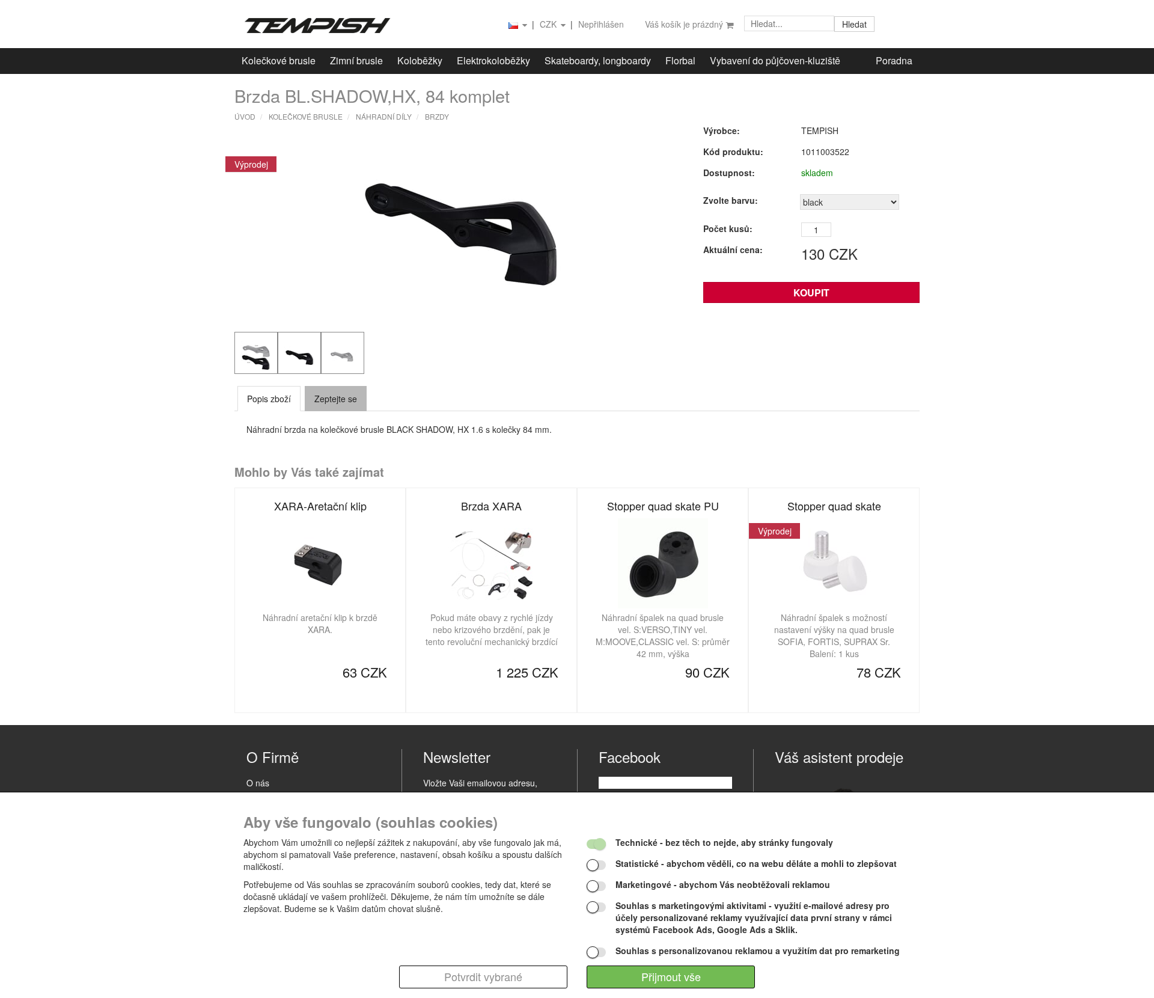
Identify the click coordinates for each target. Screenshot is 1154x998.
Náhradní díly (384, 116)
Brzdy (437, 116)
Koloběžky (419, 60)
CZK (549, 24)
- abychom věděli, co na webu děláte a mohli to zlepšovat (756, 863)
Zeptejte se (335, 399)
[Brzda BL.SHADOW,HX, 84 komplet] (460, 225)
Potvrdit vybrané (483, 976)
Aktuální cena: (733, 249)
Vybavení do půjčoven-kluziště (775, 60)
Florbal (680, 60)
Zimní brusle (356, 60)
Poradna (894, 60)
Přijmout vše (671, 976)
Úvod (244, 116)
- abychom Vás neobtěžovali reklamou (722, 884)
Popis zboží (269, 399)
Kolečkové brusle (279, 60)
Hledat (854, 24)
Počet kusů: (728, 228)
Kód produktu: (733, 151)
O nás (257, 783)
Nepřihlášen (601, 24)
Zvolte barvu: (730, 200)
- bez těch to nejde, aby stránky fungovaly (724, 842)
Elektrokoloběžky (493, 60)
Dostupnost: (729, 173)
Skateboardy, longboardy (598, 60)
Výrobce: (721, 130)
